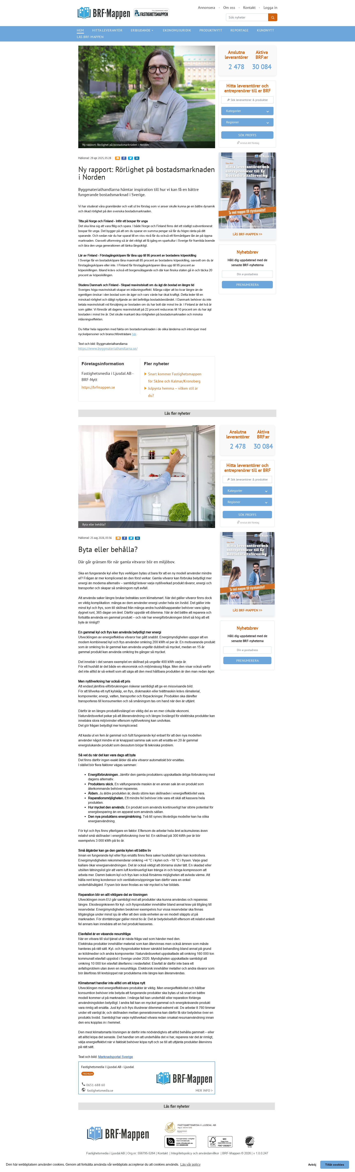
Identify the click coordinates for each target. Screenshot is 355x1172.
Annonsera (206, 7)
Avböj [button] (312, 1164)
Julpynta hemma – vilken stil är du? (173, 392)
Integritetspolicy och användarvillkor (195, 1153)
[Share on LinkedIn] (136, 158)
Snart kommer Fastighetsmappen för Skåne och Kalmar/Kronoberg (174, 377)
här (134, 334)
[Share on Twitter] (130, 158)
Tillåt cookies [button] (334, 1164)
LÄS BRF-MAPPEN (90, 37)
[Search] (272, 17)
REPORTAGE (240, 30)
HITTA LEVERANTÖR (107, 30)
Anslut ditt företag (247, 142)
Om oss (229, 7)
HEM (80, 30)
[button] (247, 111)
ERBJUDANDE (142, 30)
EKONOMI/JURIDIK (177, 30)
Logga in (270, 7)
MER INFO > (204, 1090)
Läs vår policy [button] (190, 1164)
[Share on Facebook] (123, 158)
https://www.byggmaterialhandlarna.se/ (107, 348)
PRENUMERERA (247, 285)
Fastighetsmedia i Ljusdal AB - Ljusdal (107, 1067)
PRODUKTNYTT (210, 30)
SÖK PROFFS (247, 135)
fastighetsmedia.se (99, 1090)
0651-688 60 (95, 1085)
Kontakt (249, 7)
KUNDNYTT (265, 30)
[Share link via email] (117, 158)
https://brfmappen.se (98, 387)
